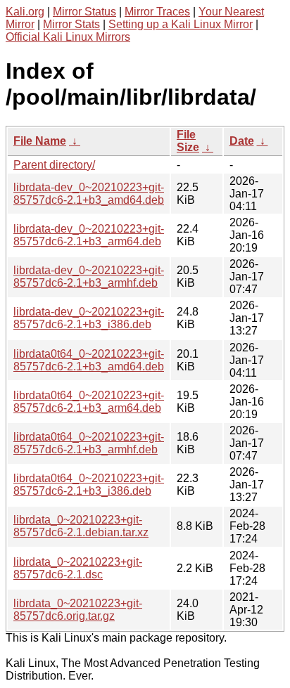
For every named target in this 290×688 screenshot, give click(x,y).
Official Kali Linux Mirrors (68, 37)
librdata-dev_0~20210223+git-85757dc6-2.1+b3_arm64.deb (88, 235)
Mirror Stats (71, 24)
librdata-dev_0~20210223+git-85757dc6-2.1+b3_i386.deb (88, 318)
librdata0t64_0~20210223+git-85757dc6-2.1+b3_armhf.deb (88, 443)
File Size (188, 141)
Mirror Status (84, 12)
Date (241, 141)
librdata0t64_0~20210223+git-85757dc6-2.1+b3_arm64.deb (88, 401)
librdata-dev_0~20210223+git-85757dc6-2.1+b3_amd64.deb (88, 193)
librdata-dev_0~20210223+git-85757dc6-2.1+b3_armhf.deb (88, 276)
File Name (39, 141)
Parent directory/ (54, 165)
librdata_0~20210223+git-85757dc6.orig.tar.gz (77, 609)
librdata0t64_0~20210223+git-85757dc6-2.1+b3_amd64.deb (88, 360)
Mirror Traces (157, 12)
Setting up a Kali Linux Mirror (180, 24)
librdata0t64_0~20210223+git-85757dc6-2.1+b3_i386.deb (88, 484)
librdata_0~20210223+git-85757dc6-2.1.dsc (77, 568)
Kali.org (25, 12)
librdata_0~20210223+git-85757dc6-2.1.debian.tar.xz (81, 526)
